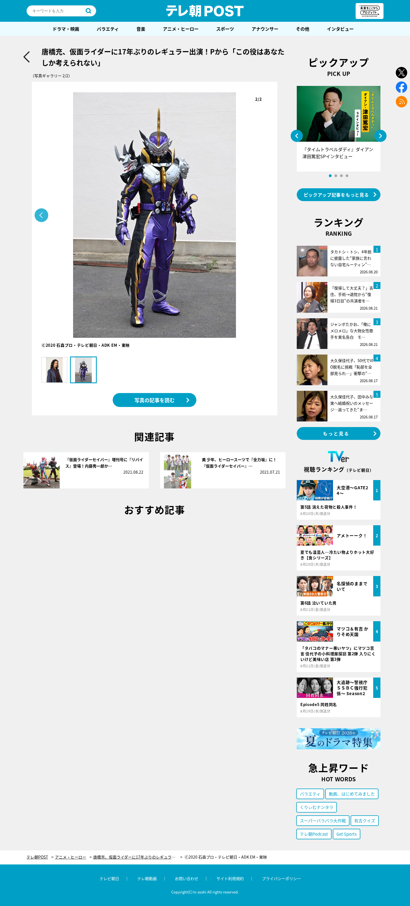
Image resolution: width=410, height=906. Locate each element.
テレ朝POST (205, 11)
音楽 (140, 28)
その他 (302, 28)
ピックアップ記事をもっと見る (336, 194)
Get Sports (346, 834)
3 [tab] (341, 175)
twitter (401, 72)
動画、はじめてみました (352, 794)
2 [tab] (335, 175)
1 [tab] (330, 175)
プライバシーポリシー (281, 878)
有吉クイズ (364, 820)
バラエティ (108, 28)
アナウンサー (265, 28)
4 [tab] (347, 175)
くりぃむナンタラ (316, 807)
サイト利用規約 (230, 878)
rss (401, 101)
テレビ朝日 (109, 878)
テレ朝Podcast (314, 834)
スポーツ (225, 28)
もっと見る (336, 433)
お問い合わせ (186, 878)
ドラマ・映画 (65, 28)
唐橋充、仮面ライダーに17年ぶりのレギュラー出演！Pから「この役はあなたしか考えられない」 (137, 857)
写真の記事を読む (154, 400)
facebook (401, 87)
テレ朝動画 (147, 878)
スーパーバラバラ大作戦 (323, 820)
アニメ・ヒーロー (181, 28)
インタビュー (340, 28)
